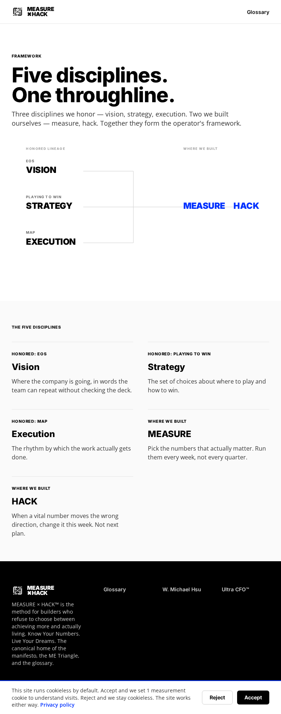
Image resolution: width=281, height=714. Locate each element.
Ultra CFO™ (235, 589)
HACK (25, 501)
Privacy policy (57, 704)
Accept (253, 697)
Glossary (258, 12)
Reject (217, 697)
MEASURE (169, 434)
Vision (26, 367)
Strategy (166, 367)
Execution (33, 434)
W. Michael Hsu (181, 589)
